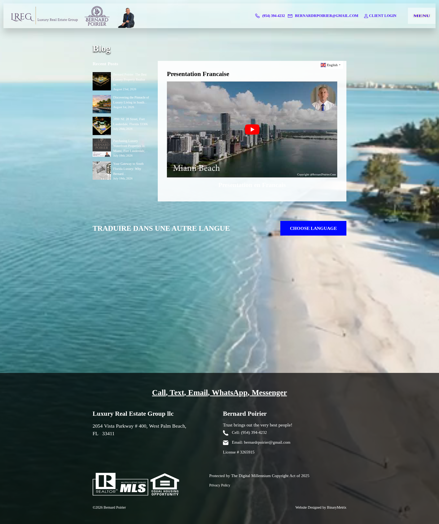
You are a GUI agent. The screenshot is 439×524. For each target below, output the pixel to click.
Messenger (269, 392)
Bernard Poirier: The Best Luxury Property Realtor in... (130, 79)
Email (198, 392)
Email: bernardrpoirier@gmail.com (260, 442)
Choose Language (313, 228)
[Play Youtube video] (252, 129)
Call (159, 392)
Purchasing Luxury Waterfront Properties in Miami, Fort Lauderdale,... (130, 146)
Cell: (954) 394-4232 (249, 432)
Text (177, 392)
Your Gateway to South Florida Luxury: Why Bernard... (128, 169)
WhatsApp (230, 392)
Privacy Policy (219, 485)
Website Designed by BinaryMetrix (320, 507)
